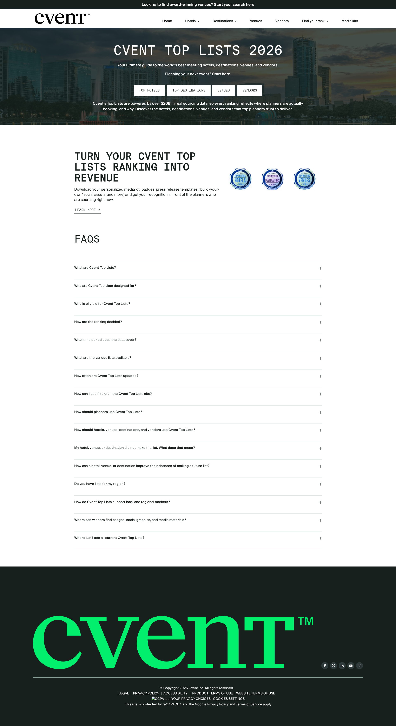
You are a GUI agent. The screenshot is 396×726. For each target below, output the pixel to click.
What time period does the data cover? (105, 340)
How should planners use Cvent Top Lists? (108, 412)
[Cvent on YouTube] (350, 665)
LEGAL (123, 693)
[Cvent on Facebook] (324, 665)
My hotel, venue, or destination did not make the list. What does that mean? (134, 448)
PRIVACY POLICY (146, 693)
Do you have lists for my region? (99, 484)
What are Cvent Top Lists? (95, 268)
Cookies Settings (229, 699)
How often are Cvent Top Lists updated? (106, 376)
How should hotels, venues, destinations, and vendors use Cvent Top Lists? (134, 430)
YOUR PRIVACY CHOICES (191, 699)
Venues (256, 21)
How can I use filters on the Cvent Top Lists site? (113, 394)
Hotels (190, 21)
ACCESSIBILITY (175, 693)
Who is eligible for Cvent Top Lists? (102, 304)
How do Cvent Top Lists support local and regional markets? (122, 502)
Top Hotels (149, 90)
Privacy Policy (218, 704)
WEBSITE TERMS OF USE (255, 693)
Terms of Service (249, 704)
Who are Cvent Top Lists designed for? (105, 286)
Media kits (350, 21)
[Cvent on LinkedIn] (342, 665)
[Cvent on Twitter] (333, 665)
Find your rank (313, 21)
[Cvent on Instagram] (359, 665)
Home (167, 21)
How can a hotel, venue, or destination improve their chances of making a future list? (142, 466)
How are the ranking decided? (98, 322)
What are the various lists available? (102, 358)
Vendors (282, 21)
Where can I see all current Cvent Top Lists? (109, 538)
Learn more (85, 210)
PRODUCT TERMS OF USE (212, 693)
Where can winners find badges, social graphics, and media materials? (130, 520)
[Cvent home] (62, 18)
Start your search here (234, 5)
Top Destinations (188, 90)
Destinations (223, 21)
